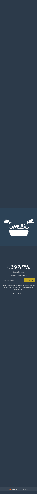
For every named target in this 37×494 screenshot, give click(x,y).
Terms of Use (28, 285)
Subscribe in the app (20, 489)
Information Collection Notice (22, 288)
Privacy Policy (18, 290)
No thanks (17, 294)
